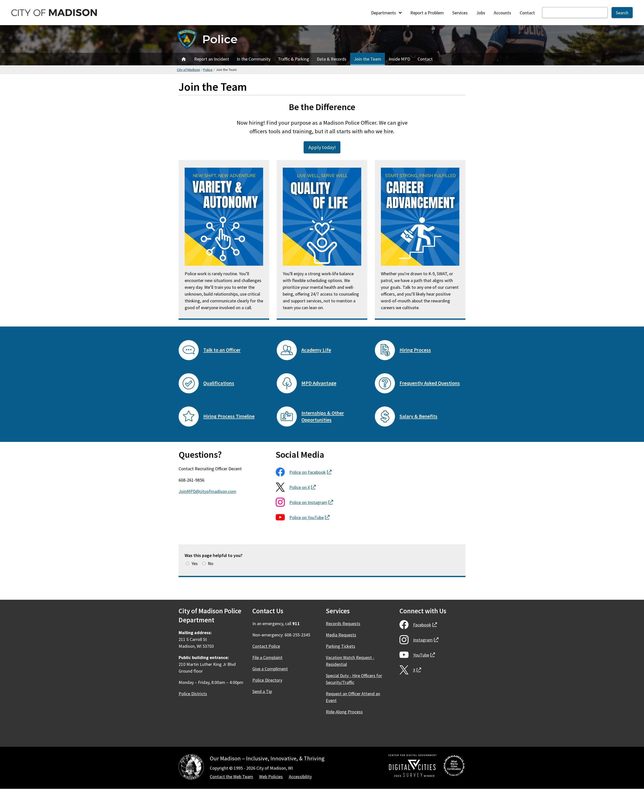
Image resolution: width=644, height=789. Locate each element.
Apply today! (322, 147)
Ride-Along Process (344, 712)
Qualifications (218, 383)
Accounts (502, 13)
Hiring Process (415, 350)
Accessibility (300, 776)
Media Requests (341, 635)
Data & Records (331, 59)
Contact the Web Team (231, 776)
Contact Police (266, 646)
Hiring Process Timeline (229, 416)
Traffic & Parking (293, 59)
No (210, 563)
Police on (310, 472)
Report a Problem (427, 13)
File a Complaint (267, 657)
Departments (384, 13)
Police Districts (193, 694)
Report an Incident (211, 59)
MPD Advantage (318, 383)
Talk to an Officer (221, 350)
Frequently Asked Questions (429, 383)
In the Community (253, 59)
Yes (194, 563)
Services (460, 13)
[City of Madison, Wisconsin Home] (191, 767)
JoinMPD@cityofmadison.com (207, 491)
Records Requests (343, 623)
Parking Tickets (340, 646)
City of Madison (188, 69)
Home (183, 59)
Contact (527, 13)
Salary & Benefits (418, 416)
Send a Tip (262, 691)
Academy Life (316, 350)
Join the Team (367, 59)
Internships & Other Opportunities (322, 416)
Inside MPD (399, 59)
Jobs (480, 13)
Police (219, 39)
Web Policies (271, 776)
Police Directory (267, 680)
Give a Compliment (270, 669)
